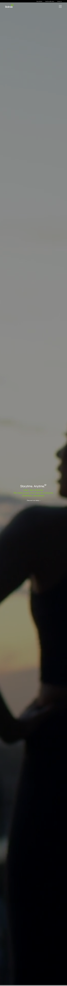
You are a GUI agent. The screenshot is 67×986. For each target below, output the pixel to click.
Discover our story (33, 500)
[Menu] (60, 6)
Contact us (59, 1)
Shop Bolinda (39, 1)
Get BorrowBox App (49, 1)
